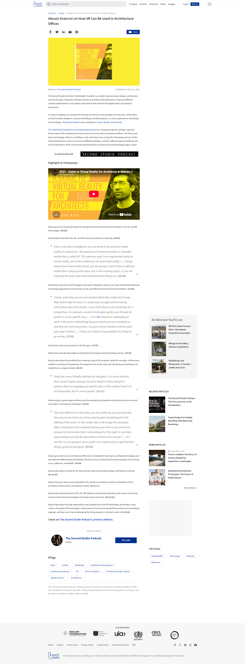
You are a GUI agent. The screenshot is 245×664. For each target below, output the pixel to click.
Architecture (76, 577)
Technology (175, 556)
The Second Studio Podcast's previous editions (86, 520)
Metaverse (155, 562)
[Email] (70, 32)
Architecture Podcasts (60, 571)
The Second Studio (70, 122)
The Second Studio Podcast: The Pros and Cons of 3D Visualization (181, 402)
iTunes (99, 122)
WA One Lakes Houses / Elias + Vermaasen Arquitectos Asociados (180, 330)
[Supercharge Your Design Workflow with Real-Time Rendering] (157, 424)
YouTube (118, 122)
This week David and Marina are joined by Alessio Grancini (74, 129)
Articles (143, 4)
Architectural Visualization (102, 565)
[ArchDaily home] (37, 4)
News (163, 4)
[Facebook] (50, 32)
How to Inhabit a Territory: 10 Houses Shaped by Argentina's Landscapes (182, 458)
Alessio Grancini (57, 577)
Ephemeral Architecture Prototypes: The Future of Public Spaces (180, 474)
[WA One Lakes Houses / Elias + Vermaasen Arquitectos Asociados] (159, 331)
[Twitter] (57, 32)
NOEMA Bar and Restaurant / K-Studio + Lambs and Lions (180, 364)
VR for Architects (92, 571)
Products (153, 4)
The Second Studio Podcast (83, 538)
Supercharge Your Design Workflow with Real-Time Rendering (180, 421)
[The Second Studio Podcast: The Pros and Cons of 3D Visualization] (157, 405)
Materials (190, 556)
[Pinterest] (77, 32)
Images (171, 4)
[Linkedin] (63, 32)
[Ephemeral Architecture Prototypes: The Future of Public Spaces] (157, 477)
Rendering (79, 565)
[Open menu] (209, 4)
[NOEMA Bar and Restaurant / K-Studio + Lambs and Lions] (159, 366)
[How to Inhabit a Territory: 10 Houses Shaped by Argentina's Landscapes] (157, 458)
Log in (186, 4)
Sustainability (157, 556)
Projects (133, 4)
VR (91, 133)
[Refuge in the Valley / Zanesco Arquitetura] (159, 349)
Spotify (106, 122)
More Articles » (190, 488)
